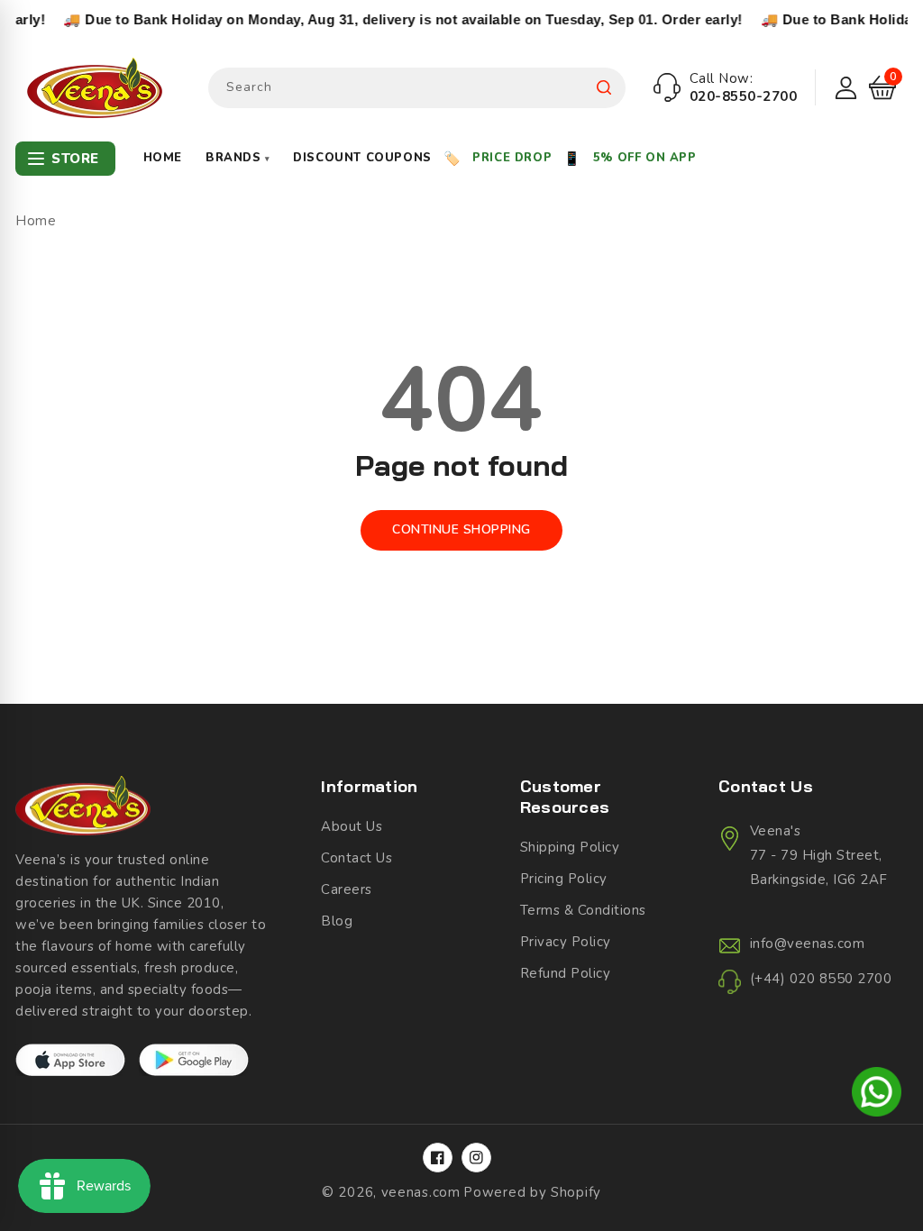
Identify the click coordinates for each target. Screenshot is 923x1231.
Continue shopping (461, 529)
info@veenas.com (807, 944)
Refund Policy (565, 973)
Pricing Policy (564, 879)
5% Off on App (645, 158)
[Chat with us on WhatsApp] (876, 1095)
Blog (336, 921)
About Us (351, 826)
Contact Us (356, 858)
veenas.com (421, 1192)
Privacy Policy (565, 942)
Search (604, 87)
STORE (75, 159)
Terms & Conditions (583, 910)
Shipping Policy (570, 847)
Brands (238, 158)
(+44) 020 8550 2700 (821, 979)
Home (162, 158)
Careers (346, 889)
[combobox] (417, 88)
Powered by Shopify (532, 1192)
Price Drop (512, 158)
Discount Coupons (362, 158)
